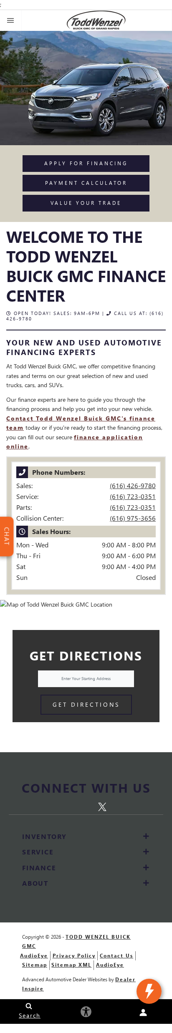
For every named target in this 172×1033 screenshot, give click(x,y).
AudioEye (34, 955)
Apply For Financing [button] (86, 163)
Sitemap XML (71, 965)
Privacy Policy (74, 955)
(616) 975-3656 (133, 518)
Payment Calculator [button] (86, 183)
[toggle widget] (149, 991)
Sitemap (34, 965)
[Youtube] (119, 805)
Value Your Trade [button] (86, 203)
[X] (104, 805)
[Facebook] (55, 805)
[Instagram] (71, 805)
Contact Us (116, 955)
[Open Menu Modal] (11, 20)
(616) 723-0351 (133, 496)
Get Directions (86, 704)
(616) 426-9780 (133, 485)
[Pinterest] (87, 805)
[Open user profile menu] (143, 1012)
